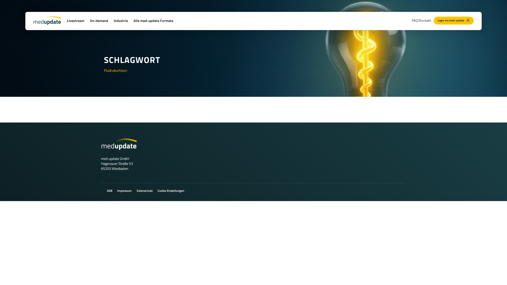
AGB (109, 190)
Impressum (124, 190)
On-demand (99, 20)
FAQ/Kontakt (421, 20)
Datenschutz (145, 190)
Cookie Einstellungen (171, 190)
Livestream (75, 20)
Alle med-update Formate (153, 20)
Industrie (121, 20)
